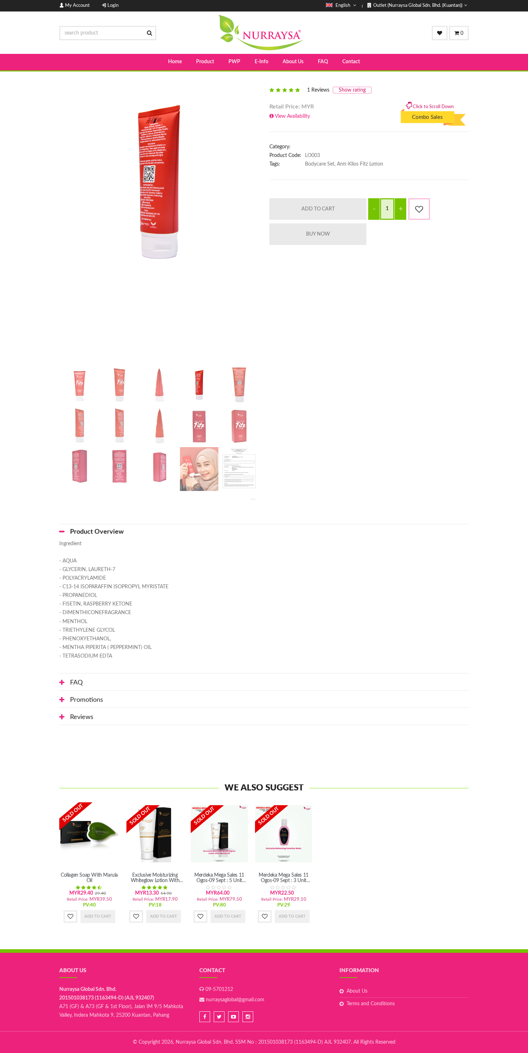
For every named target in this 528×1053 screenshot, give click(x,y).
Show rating (352, 90)
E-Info (261, 61)
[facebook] (204, 1016)
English (342, 5)
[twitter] (219, 1016)
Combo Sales (427, 111)
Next (269, 223)
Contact (351, 61)
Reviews (81, 717)
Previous (48, 223)
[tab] (264, 531)
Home (175, 61)
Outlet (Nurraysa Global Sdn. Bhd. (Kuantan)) (417, 5)
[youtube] (233, 1016)
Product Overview (97, 532)
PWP (234, 61)
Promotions (86, 700)
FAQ (323, 61)
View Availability (292, 116)
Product (205, 61)
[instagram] (247, 1016)
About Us (293, 61)
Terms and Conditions (371, 1003)
